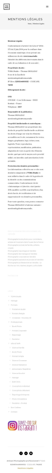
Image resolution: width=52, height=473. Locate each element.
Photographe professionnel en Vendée (23, 263)
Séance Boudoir (18, 373)
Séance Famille (18, 348)
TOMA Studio (16, 296)
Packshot (15, 339)
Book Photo (17, 326)
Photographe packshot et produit (21, 260)
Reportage (16, 335)
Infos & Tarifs (15, 343)
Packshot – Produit (19, 403)
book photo (23, 239)
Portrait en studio (19, 309)
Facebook (13, 276)
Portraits (14, 305)
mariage (24, 254)
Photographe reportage (17, 251)
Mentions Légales (38, 24)
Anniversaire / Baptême (21, 369)
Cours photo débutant (21, 390)
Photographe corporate (17, 257)
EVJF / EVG (16, 382)
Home (29, 24)
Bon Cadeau (16, 407)
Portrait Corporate (19, 331)
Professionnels (16, 322)
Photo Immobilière (19, 399)
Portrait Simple (18, 356)
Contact (14, 412)
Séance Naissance (19, 365)
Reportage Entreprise (20, 395)
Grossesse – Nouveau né (21, 318)
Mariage (14, 301)
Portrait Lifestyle (18, 313)
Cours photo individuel (21, 386)
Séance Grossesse (19, 360)
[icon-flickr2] (26, 453)
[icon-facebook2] (21, 453)
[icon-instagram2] (31, 453)
